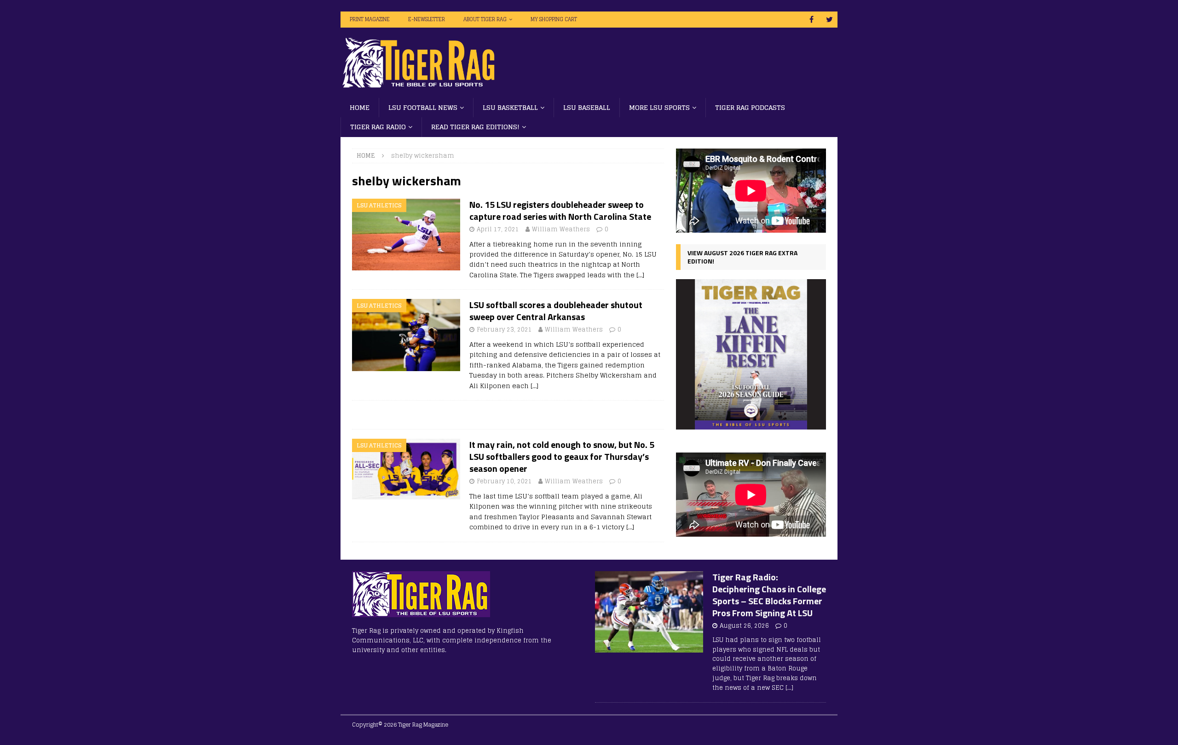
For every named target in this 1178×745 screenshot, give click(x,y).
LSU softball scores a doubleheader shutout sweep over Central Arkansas (555, 311)
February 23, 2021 (504, 329)
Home (360, 107)
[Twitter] (829, 19)
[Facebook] (811, 19)
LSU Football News (422, 107)
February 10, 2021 (504, 481)
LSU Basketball (510, 107)
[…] (640, 275)
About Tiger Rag (485, 19)
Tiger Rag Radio (378, 126)
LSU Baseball (586, 107)
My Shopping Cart (554, 19)
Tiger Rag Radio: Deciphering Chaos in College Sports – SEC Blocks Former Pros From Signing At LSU (769, 595)
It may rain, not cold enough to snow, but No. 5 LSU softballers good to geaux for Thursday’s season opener (561, 456)
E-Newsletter (426, 19)
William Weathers (561, 229)
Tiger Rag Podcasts (750, 107)
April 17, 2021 (498, 229)
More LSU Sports (659, 107)
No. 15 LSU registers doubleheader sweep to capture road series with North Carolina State (560, 210)
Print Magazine (370, 19)
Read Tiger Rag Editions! (475, 126)
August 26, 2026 (744, 625)
